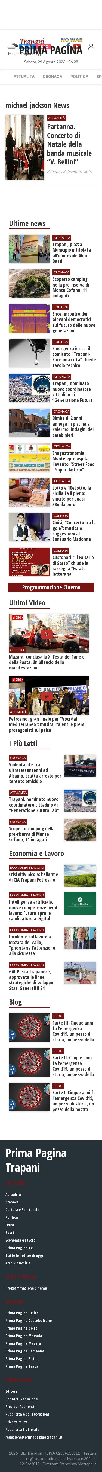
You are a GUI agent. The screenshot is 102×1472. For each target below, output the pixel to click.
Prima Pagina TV (19, 1247)
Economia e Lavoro (20, 1240)
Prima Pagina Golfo (21, 1328)
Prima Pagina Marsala (23, 1335)
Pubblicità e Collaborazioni (27, 1414)
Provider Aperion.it (20, 1406)
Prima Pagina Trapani (23, 1366)
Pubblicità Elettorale (22, 1429)
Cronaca (52, 76)
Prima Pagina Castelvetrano (28, 1320)
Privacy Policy (16, 1421)
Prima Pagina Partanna (24, 1351)
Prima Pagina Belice (21, 1312)
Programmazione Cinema (26, 1288)
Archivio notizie (17, 1263)
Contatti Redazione (21, 1398)
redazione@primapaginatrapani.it (34, 1437)
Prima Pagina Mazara (23, 1343)
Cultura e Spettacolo (22, 1209)
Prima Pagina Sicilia (22, 1358)
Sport (9, 1232)
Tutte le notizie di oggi (24, 1255)
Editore (11, 1391)
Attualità (24, 76)
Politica (79, 76)
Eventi (10, 1224)
